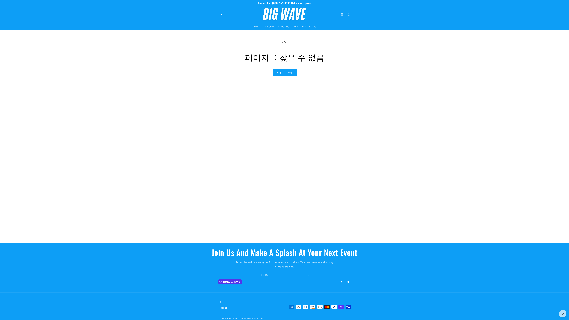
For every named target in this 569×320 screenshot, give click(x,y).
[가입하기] (308, 275)
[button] (221, 14)
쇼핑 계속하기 (284, 72)
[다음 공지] (350, 3)
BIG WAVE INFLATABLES (235, 318)
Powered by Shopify (255, 318)
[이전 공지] (219, 3)
